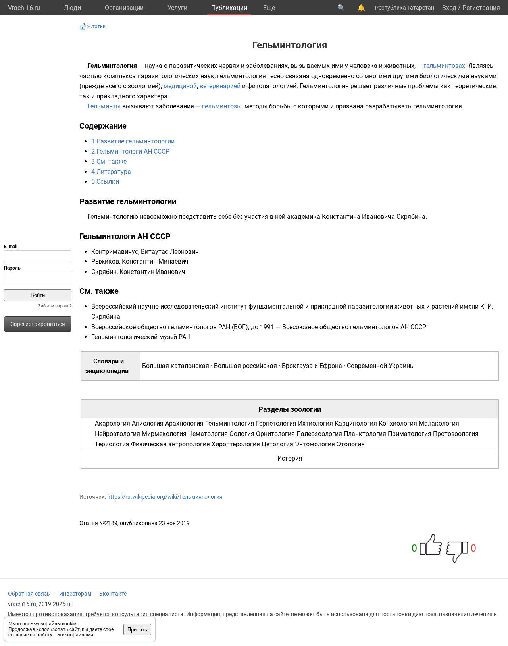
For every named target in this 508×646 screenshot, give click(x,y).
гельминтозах (444, 65)
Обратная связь (29, 593)
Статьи (97, 26)
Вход (449, 8)
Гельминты (104, 106)
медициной (180, 86)
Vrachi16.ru (24, 8)
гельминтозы (222, 106)
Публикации (229, 8)
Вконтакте (113, 593)
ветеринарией (220, 86)
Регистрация (481, 8)
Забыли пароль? (54, 306)
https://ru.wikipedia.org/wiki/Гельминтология (165, 497)
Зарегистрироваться (38, 324)
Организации (124, 8)
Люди (72, 8)
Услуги (177, 8)
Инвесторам (75, 593)
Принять (137, 630)
